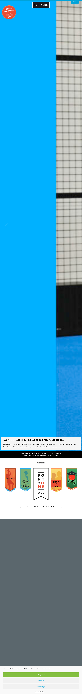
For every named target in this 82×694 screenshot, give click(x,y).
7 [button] (47, 514)
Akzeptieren (41, 675)
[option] (41, 493)
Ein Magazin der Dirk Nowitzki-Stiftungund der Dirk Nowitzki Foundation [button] (41, 454)
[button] (6, 225)
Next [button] (61, 508)
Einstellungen (41, 687)
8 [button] (51, 514)
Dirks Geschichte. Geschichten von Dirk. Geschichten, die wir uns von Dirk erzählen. (41, 509)
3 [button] (35, 514)
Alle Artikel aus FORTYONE (41, 507)
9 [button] (54, 514)
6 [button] (44, 514)
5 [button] (41, 514)
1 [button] (28, 514)
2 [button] (31, 514)
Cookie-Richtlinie (39, 692)
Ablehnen (41, 681)
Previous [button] (20, 508)
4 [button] (38, 514)
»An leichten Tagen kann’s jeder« (33, 440)
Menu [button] (75, 2)
